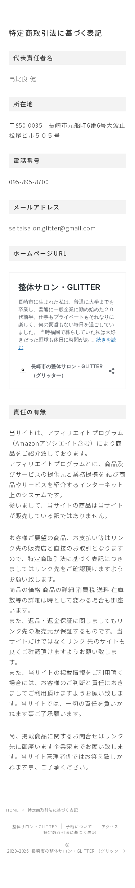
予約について (79, 826)
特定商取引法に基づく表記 (70, 832)
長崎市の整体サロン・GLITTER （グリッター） (59, 10)
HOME (12, 810)
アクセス (110, 826)
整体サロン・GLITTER (34, 826)
